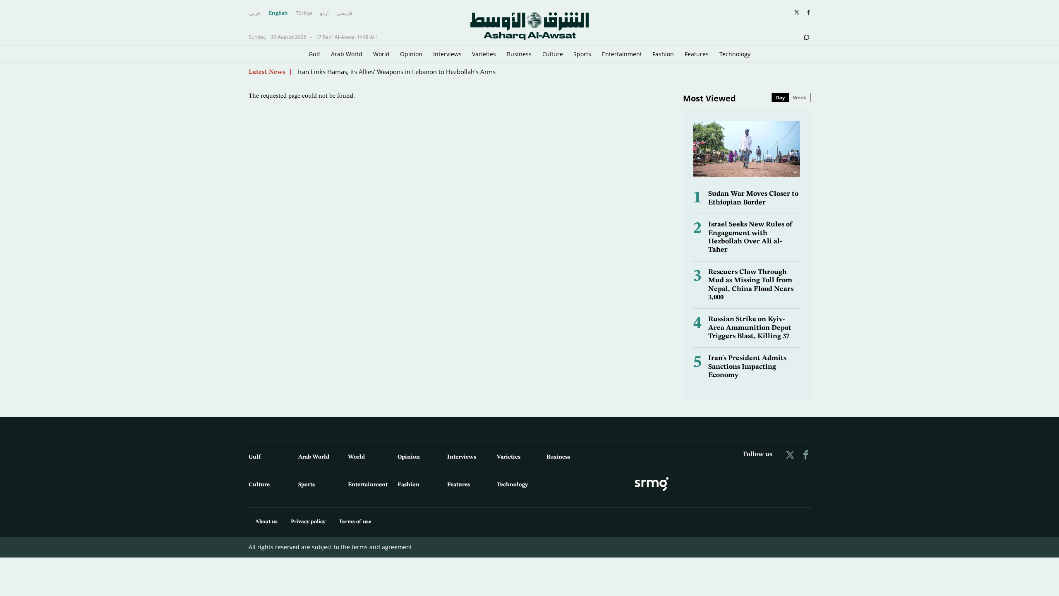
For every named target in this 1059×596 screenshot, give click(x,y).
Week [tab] (799, 97)
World (381, 54)
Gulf (314, 54)
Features (697, 54)
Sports (582, 54)
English (278, 13)
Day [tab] (780, 97)
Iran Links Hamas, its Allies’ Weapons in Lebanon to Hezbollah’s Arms (397, 71)
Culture (552, 54)
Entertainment (622, 54)
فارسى (344, 13)
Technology (734, 54)
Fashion (663, 54)
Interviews (447, 54)
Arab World (346, 54)
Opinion (411, 54)
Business (519, 54)
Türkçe (304, 13)
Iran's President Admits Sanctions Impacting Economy (747, 367)
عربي (255, 13)
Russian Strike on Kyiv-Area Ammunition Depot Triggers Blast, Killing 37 (749, 328)
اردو (324, 13)
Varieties (484, 54)
